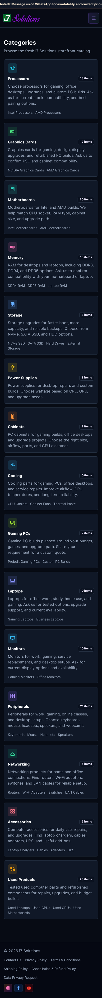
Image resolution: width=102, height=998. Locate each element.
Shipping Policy (16, 969)
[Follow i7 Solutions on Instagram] (8, 988)
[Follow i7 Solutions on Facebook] (18, 988)
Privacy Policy (36, 960)
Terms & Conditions (65, 960)
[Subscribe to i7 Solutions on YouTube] (29, 988)
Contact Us (12, 960)
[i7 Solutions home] (21, 18)
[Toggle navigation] (93, 18)
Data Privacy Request (20, 977)
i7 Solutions (29, 950)
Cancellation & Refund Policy (54, 969)
